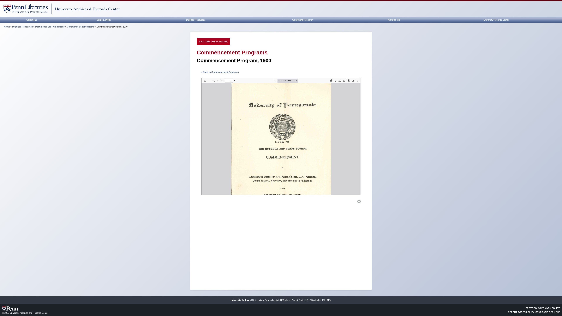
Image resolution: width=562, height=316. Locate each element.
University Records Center (496, 20)
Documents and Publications (50, 26)
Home (7, 26)
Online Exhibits (103, 20)
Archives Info (394, 20)
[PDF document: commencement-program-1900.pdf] (281, 136)
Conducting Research (302, 20)
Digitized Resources (195, 20)
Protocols (533, 308)
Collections (31, 20)
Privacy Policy (550, 308)
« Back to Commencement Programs (220, 72)
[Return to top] (359, 202)
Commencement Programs (80, 26)
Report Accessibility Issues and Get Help (534, 312)
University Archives (241, 300)
